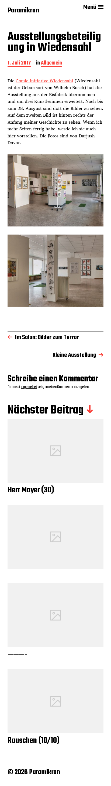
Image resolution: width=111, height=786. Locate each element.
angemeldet (29, 387)
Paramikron (23, 11)
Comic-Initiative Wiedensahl (44, 81)
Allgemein (51, 63)
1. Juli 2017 (19, 63)
